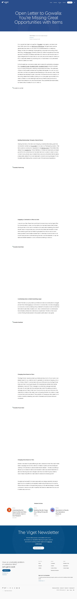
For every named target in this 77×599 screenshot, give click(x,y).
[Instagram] (14, 588)
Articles (59, 2)
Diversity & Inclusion (55, 570)
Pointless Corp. (66, 563)
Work (51, 2)
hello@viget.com (5, 573)
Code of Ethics (54, 568)
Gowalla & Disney (43, 66)
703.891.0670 (4, 574)
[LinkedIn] (17, 588)
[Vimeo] (19, 588)
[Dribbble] (12, 588)
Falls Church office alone (38, 46)
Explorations (65, 565)
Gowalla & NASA (34, 66)
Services (55, 2)
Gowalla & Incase (25, 66)
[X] (8, 588)
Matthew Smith (45, 148)
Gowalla (40, 44)
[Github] (10, 588)
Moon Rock (28, 52)
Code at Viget (66, 568)
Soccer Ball (34, 146)
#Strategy (32, 37)
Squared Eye (28, 150)
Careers (64, 2)
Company (53, 563)
